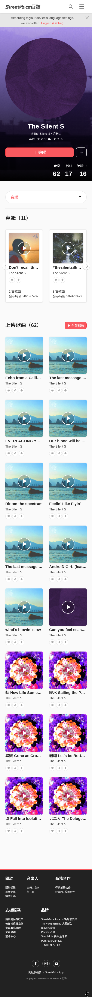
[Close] (87, 17)
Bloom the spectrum (24, 504)
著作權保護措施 (14, 923)
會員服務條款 (13, 927)
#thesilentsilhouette (71, 267)
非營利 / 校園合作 (65, 891)
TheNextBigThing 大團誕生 (56, 923)
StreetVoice (23, 6)
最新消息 (10, 891)
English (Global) (52, 23)
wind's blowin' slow (23, 630)
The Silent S (17, 273)
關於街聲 (10, 887)
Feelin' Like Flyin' (65, 504)
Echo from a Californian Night (32, 378)
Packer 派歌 (48, 932)
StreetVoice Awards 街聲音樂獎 (59, 919)
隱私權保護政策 (14, 919)
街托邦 (30, 891)
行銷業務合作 (63, 887)
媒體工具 (10, 896)
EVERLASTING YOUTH (26, 441)
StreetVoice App (54, 972)
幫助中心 (10, 936)
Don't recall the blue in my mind (38, 267)
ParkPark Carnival (51, 940)
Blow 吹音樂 (48, 927)
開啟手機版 (34, 972)
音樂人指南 (33, 887)
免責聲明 (10, 932)
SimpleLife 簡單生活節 (54, 936)
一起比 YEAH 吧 (50, 945)
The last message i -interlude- (32, 567)
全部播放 (77, 325)
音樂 (14, 197)
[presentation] (5, 266)
